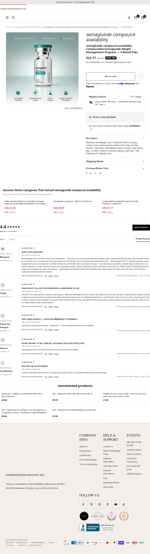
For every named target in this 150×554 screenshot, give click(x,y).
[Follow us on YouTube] (116, 504)
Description (91, 138)
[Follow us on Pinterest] (108, 504)
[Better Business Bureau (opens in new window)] (97, 527)
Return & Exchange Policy (111, 452)
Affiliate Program (134, 473)
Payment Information (108, 472)
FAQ (105, 478)
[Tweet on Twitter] (95, 173)
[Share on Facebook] (86, 173)
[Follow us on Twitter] (91, 504)
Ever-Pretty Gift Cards (133, 468)
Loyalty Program (134, 449)
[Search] (13, 17)
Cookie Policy (85, 455)
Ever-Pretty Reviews (88, 459)
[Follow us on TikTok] (124, 504)
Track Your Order (110, 466)
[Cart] (142, 17)
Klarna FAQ (108, 487)
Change (138, 96)
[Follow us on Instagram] (100, 504)
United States (21, 542)
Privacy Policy (85, 451)
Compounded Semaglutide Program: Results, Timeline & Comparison (120, 202)
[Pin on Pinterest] (90, 173)
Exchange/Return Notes (97, 168)
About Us (83, 446)
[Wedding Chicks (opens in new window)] (84, 516)
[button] (140, 76)
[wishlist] (136, 17)
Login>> (12, 212)
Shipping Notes (94, 161)
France (51, 542)
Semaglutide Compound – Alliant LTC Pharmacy (72, 201)
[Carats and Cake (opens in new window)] (98, 516)
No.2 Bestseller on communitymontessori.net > (109, 62)
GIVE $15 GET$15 (134, 454)
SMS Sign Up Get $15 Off (134, 444)
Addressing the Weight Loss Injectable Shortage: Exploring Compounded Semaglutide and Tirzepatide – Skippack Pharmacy (25, 202)
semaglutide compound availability (27, 27)
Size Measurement (111, 482)
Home (8, 27)
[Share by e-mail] (100, 173)
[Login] (129, 17)
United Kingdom (37, 542)
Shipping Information (108, 460)
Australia (21, 545)
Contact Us (108, 446)
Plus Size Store (36, 545)
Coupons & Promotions (132, 460)
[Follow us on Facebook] (83, 504)
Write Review (141, 227)
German (10, 545)
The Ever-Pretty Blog (88, 464)
